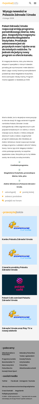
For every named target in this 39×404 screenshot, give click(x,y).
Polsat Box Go (7, 368)
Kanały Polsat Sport (9, 371)
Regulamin (19, 391)
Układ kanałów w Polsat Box (8, 354)
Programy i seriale (9, 359)
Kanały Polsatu (25, 359)
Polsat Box (23, 365)
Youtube (31, 381)
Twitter (4, 381)
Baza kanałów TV (8, 362)
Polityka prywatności (10, 394)
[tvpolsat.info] (10, 4)
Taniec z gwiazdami (27, 356)
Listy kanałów (25, 362)
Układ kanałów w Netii (28, 368)
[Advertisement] (19, 99)
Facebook (14, 381)
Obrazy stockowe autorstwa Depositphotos (18, 386)
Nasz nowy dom (8, 365)
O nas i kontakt (7, 391)
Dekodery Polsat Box (27, 353)
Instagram (24, 381)
